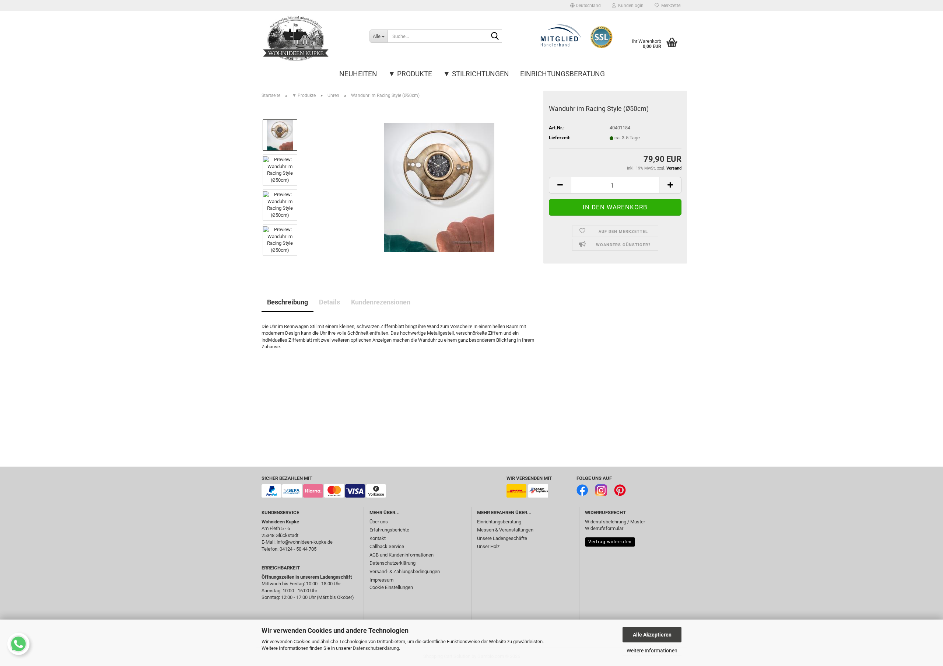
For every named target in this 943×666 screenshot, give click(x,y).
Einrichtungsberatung (562, 74)
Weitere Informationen (652, 650)
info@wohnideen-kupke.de (305, 542)
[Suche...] (495, 36)
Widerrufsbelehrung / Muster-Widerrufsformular (615, 525)
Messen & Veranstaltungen (505, 530)
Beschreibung (287, 302)
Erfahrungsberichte (389, 530)
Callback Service (386, 546)
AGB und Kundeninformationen (401, 555)
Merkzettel (670, 5)
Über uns (378, 521)
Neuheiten (358, 74)
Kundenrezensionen (380, 302)
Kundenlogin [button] (630, 5)
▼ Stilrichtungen (476, 74)
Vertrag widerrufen (610, 541)
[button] (585, 5)
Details (329, 302)
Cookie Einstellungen (391, 587)
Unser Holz (488, 546)
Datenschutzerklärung (376, 648)
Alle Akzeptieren (652, 635)
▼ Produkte (410, 74)
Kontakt (377, 538)
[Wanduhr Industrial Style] (439, 187)
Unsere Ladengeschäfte (502, 538)
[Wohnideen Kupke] (310, 38)
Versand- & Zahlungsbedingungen (404, 571)
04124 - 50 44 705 (298, 549)
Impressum (381, 580)
